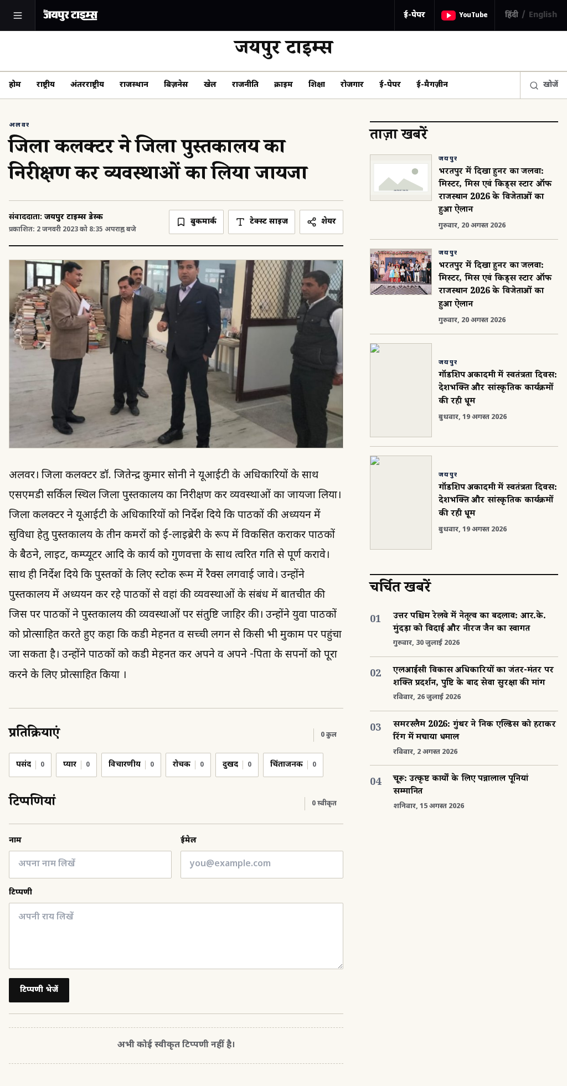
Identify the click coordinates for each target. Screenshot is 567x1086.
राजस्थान (134, 85)
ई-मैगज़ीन (432, 85)
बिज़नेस (176, 85)
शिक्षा (316, 85)
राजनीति (245, 85)
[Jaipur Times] (70, 15)
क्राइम (283, 85)
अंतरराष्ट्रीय (87, 85)
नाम (15, 840)
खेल (210, 85)
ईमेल (189, 840)
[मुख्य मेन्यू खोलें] (17, 15)
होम (15, 85)
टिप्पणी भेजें (39, 990)
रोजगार (352, 85)
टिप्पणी (20, 892)
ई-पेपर (414, 15)
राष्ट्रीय (46, 85)
